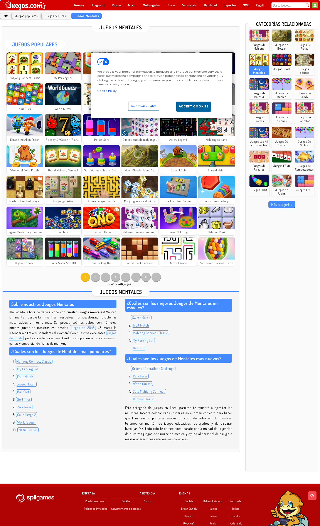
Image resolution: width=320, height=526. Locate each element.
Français (213, 516)
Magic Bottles (28, 430)
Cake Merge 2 (26, 414)
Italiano (213, 508)
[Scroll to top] (312, 495)
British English (189, 508)
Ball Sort (23, 392)
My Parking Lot (27, 369)
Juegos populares (26, 16)
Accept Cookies (194, 106)
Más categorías (281, 204)
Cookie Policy (106, 91)
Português (235, 501)
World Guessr (26, 422)
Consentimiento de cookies (126, 508)
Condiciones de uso (95, 501)
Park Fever (24, 407)
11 (146, 277)
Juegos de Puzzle (56, 16)
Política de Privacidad (95, 508)
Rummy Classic (143, 399)
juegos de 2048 (83, 327)
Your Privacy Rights (144, 106)
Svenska (235, 516)
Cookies (126, 501)
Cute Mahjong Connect (149, 391)
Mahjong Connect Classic (33, 361)
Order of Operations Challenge (153, 368)
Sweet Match (26, 384)
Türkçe (235, 508)
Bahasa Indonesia (213, 501)
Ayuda (147, 501)
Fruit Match (25, 376)
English (189, 501)
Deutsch (188, 516)
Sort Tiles (23, 399)
